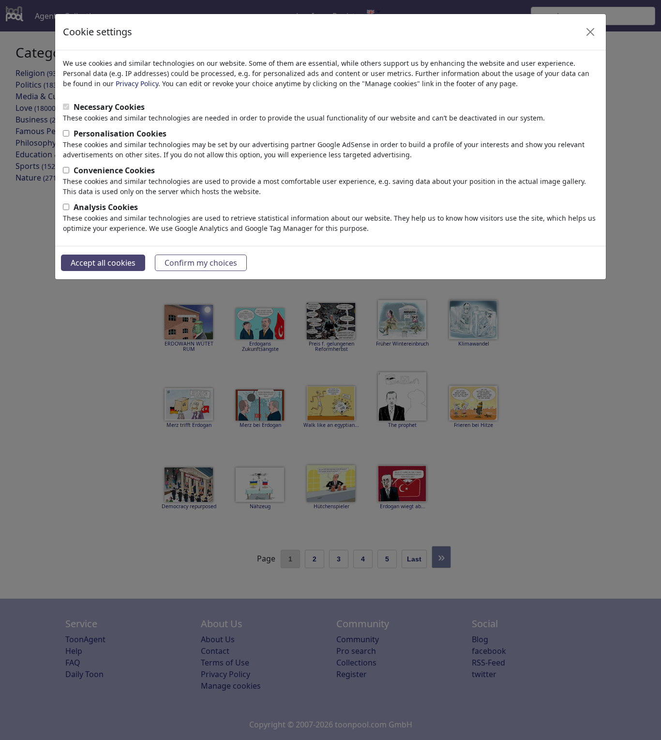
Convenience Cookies (114, 170)
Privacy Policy (137, 83)
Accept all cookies (103, 262)
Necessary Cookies (109, 107)
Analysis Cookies (106, 207)
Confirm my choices (201, 262)
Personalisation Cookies (120, 133)
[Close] (590, 32)
